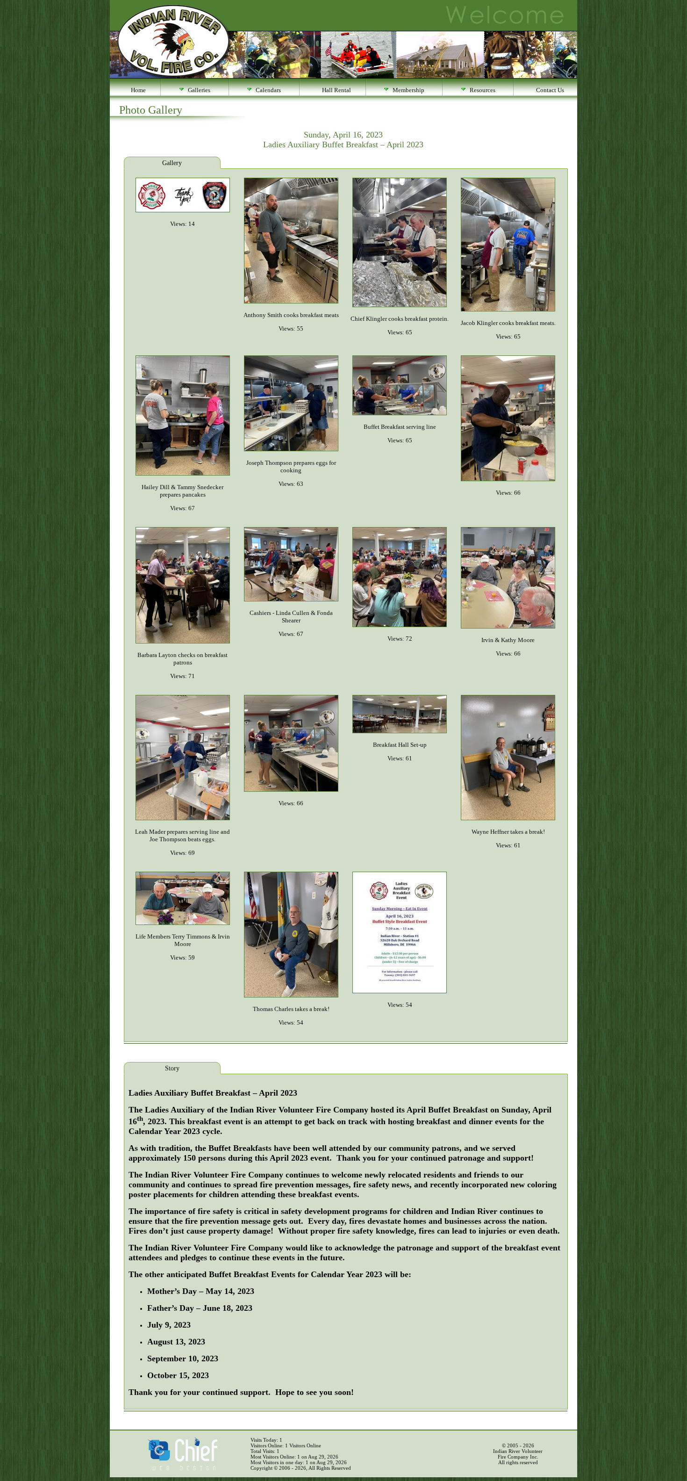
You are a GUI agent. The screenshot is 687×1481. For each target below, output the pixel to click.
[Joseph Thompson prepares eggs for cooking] (291, 449)
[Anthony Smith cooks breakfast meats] (291, 301)
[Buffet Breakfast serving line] (399, 413)
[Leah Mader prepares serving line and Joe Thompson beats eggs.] (183, 818)
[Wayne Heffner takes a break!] (508, 818)
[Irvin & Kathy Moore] (508, 626)
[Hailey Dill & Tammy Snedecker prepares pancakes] (183, 473)
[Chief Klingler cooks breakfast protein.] (399, 305)
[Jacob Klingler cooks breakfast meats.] (508, 309)
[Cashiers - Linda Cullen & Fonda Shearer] (291, 599)
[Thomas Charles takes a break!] (291, 995)
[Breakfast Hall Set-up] (399, 731)
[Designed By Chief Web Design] (182, 1468)
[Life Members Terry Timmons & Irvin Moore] (183, 922)
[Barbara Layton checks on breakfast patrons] (183, 641)
